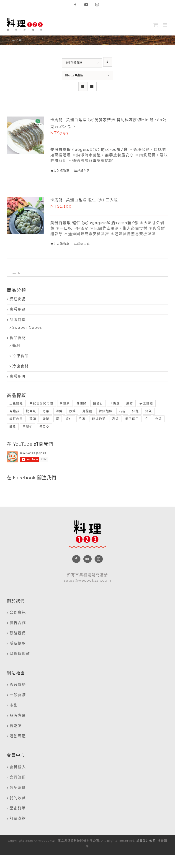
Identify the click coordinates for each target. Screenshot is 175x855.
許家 (82, 419)
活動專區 (18, 736)
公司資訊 (18, 612)
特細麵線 (106, 411)
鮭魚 (12, 426)
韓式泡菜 (99, 419)
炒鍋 (72, 411)
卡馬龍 (115, 403)
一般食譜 (18, 695)
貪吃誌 (16, 726)
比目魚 (31, 411)
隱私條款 (18, 643)
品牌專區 (18, 715)
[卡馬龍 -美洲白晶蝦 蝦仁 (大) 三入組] (25, 215)
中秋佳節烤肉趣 (41, 403)
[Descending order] (107, 62)
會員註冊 (18, 777)
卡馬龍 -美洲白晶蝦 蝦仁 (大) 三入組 (84, 200)
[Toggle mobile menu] (165, 24)
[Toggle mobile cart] (155, 24)
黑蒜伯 (28, 426)
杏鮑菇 (14, 411)
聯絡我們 (18, 633)
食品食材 (18, 338)
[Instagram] (99, 559)
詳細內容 (83, 170)
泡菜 (46, 411)
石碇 (122, 411)
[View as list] (92, 86)
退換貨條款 (20, 653)
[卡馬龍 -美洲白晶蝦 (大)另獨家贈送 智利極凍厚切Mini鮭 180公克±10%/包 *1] (25, 135)
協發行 (98, 403)
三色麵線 (16, 403)
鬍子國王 (132, 419)
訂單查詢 (18, 818)
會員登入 (18, 767)
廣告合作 (18, 623)
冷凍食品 (20, 356)
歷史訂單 (18, 808)
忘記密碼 (18, 787)
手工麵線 (146, 403)
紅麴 (135, 411)
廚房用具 (18, 376)
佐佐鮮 (81, 403)
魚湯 (158, 419)
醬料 (16, 345)
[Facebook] (76, 559)
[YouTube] (87, 559)
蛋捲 (46, 419)
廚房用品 (18, 309)
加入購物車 (61, 170)
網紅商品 (18, 299)
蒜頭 (32, 419)
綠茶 (148, 411)
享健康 (65, 403)
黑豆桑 (44, 426)
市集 (14, 705)
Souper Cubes (27, 327)
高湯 (115, 419)
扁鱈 (129, 403)
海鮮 (59, 411)
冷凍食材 (20, 366)
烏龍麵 (87, 411)
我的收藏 (18, 798)
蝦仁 (69, 419)
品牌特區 (18, 320)
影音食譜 (18, 684)
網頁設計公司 (146, 840)
